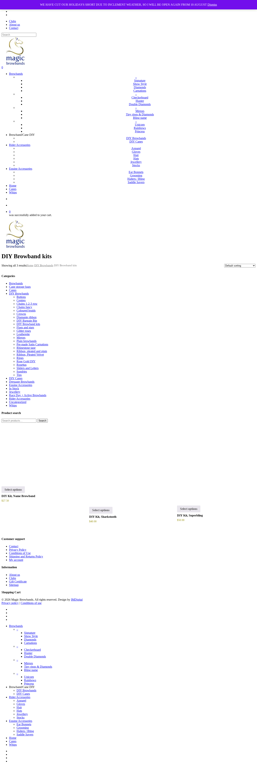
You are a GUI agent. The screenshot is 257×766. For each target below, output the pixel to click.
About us (14, 574)
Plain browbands (26, 341)
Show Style (31, 636)
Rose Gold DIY (26, 361)
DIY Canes (15, 378)
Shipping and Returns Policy (26, 556)
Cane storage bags (20, 286)
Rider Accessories (19, 398)
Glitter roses (24, 330)
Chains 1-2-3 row (27, 303)
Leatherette (23, 334)
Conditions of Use (20, 553)
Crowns (21, 313)
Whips (13, 405)
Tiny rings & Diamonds (38, 666)
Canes (12, 290)
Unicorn (29, 676)
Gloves (21, 704)
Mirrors (21, 337)
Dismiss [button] (212, 4)
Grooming (23, 727)
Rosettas (22, 364)
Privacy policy (10, 603)
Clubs (12, 578)
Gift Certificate (18, 581)
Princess (29, 683)
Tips (19, 375)
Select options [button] (13, 489)
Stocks (20, 717)
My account (16, 559)
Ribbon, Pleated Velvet (30, 354)
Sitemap (14, 585)
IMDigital (77, 599)
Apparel (21, 700)
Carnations (30, 643)
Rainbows (30, 680)
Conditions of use (31, 603)
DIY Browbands (43, 265)
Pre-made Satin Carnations (32, 344)
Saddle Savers (25, 734)
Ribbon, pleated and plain (32, 351)
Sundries (22, 371)
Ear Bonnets (24, 724)
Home (29, 265)
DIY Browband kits (28, 324)
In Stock (14, 388)
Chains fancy (24, 307)
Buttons (21, 297)
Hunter (28, 653)
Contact (13, 546)
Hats (19, 710)
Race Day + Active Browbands (27, 395)
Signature (29, 632)
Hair (19, 707)
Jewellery (14, 391)
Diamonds (30, 639)
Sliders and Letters (28, 368)
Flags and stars (25, 327)
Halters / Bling (25, 731)
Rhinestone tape (26, 347)
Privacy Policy (17, 549)
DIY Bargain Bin (27, 320)
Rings (20, 358)
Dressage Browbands (21, 381)
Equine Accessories (20, 385)
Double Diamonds (35, 656)
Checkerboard (32, 649)
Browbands (16, 283)
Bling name (31, 670)
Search (42, 420)
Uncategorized (17, 402)
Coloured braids (26, 310)
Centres (21, 300)
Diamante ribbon (26, 317)
